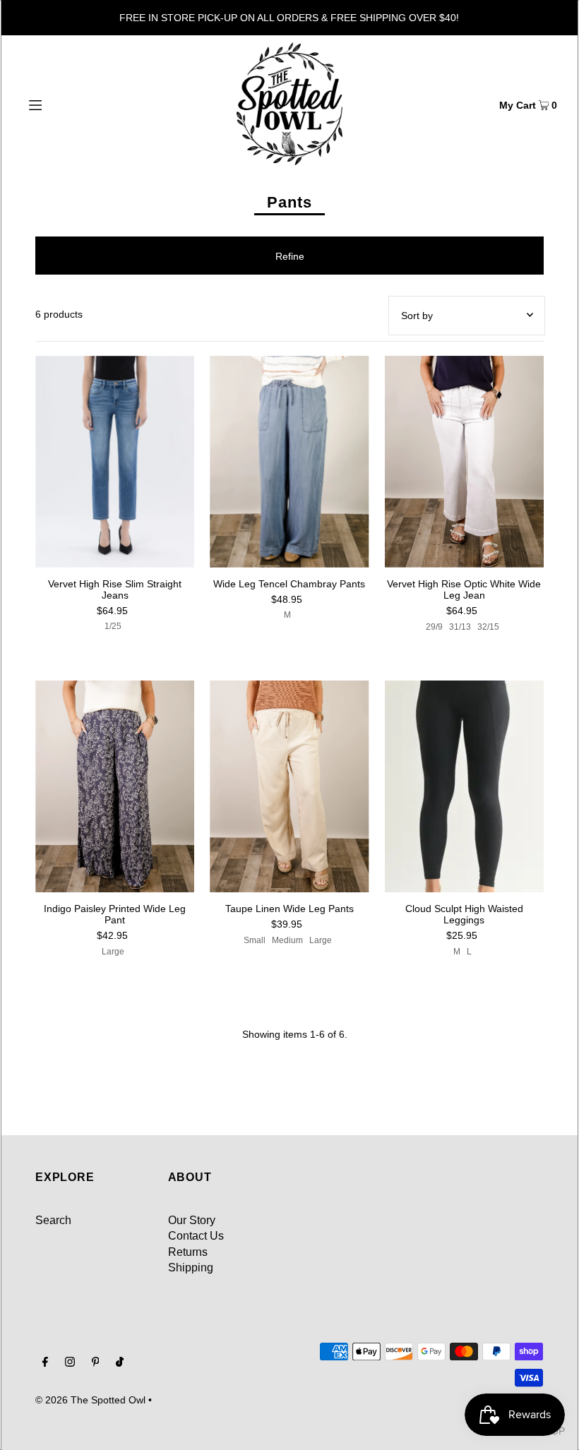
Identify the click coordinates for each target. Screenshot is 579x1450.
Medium (287, 940)
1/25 (113, 626)
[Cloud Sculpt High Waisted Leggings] (464, 786)
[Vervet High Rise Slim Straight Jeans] (114, 462)
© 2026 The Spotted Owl (90, 1400)
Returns (188, 1252)
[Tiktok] (120, 1363)
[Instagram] (70, 1363)
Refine (289, 256)
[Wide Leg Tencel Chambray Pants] (289, 462)
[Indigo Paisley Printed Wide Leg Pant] (114, 786)
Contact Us (196, 1236)
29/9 (434, 627)
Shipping (190, 1268)
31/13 (460, 627)
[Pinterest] (96, 1363)
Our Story (191, 1220)
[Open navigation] (65, 104)
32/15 (488, 627)
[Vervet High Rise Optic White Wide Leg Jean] (464, 462)
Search (53, 1220)
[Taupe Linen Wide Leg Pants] (289, 786)
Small (254, 940)
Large (113, 952)
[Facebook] (45, 1363)
